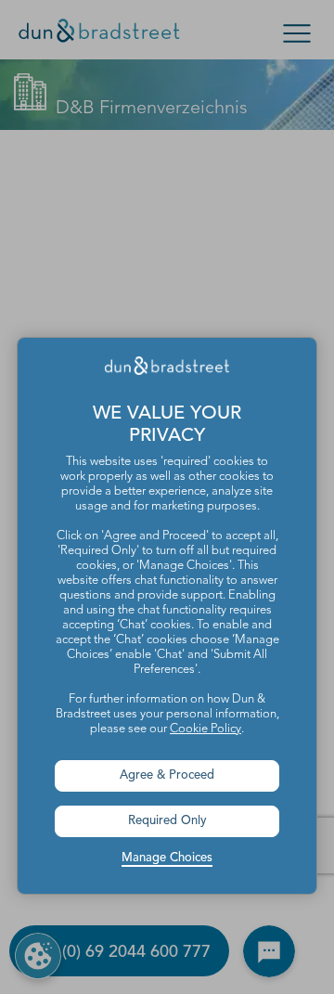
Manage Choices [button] (167, 858)
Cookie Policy (205, 729)
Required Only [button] (167, 821)
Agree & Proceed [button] (167, 775)
